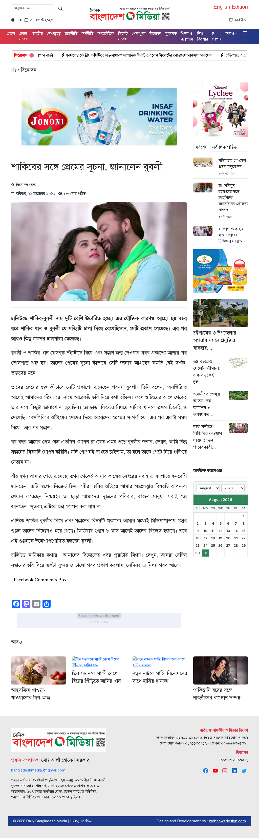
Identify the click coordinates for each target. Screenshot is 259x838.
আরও (16, 642)
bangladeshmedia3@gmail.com (38, 770)
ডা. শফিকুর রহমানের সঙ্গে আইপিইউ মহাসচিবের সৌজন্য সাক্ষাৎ (233, 197)
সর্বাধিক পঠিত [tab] (224, 147)
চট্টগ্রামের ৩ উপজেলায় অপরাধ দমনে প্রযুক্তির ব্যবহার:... (214, 340)
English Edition (230, 7)
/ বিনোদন (26, 70)
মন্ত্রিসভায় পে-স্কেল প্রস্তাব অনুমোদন (232, 163)
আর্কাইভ (240, 20)
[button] (245, 33)
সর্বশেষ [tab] (202, 147)
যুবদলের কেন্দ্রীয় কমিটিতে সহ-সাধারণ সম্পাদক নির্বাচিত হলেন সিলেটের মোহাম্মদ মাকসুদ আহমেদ (96, 55)
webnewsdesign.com (227, 821)
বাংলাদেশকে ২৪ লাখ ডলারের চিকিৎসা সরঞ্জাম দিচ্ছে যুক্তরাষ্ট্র (231, 238)
